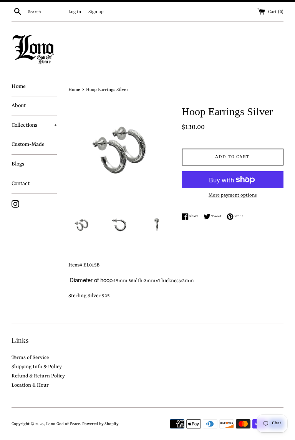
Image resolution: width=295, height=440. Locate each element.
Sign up (96, 12)
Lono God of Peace (63, 424)
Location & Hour (30, 385)
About (19, 106)
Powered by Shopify (100, 424)
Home (19, 86)
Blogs (18, 164)
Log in (74, 12)
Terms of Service (30, 358)
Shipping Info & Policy (37, 367)
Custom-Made (28, 144)
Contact (21, 183)
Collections (34, 125)
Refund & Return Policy (38, 376)
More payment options (233, 195)
